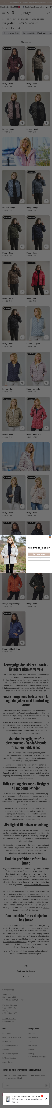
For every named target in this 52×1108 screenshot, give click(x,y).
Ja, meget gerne (39, 554)
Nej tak (39, 559)
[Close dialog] (50, 536)
